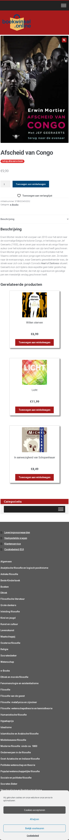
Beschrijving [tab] (7, 219)
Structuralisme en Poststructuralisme (21, 790)
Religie (4, 649)
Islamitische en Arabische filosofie (20, 733)
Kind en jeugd (8, 618)
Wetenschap (7, 662)
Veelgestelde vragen (15, 538)
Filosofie (5, 689)
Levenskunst (7, 630)
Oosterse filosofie (10, 643)
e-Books (14, 205)
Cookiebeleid (33, 836)
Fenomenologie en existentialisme (20, 683)
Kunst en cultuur (9, 624)
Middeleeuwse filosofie (13, 740)
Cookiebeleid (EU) (14, 549)
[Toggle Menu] (63, 5)
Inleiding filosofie (10, 611)
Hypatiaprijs (7, 721)
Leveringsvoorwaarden (17, 532)
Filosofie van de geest (13, 696)
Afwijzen (34, 819)
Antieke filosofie (9, 574)
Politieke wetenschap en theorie (18, 765)
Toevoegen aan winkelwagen (31, 184)
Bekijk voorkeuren (34, 828)
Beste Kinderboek (10, 580)
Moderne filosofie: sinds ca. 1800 (19, 746)
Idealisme (6, 727)
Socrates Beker (9, 784)
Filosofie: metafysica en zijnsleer (19, 702)
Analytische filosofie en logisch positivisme (24, 568)
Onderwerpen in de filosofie (16, 752)
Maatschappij (8, 636)
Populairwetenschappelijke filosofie (20, 771)
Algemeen (6, 561)
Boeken (5, 586)
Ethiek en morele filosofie (14, 677)
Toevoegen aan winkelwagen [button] (34, 342)
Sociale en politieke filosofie (16, 777)
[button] (64, 40)
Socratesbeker (9, 655)
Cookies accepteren (34, 810)
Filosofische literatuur (13, 599)
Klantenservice (12, 543)
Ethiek (4, 592)
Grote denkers (8, 605)
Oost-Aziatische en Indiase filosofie (20, 758)
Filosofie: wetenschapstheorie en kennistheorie (26, 708)
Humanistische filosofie (14, 714)
